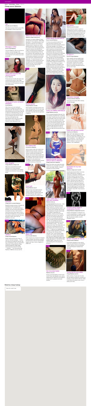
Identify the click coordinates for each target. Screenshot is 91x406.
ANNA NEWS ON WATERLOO (55, 38)
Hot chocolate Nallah (52, 271)
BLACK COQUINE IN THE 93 (75, 239)
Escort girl (29, 186)
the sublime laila (31, 145)
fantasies (8, 201)
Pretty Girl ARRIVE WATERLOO (55, 110)
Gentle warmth (30, 104)
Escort (6, 4)
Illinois (17, 4)
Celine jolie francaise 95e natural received (13, 74)
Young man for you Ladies (75, 272)
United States (12, 4)
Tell (6, 24)
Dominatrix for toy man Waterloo (74, 167)
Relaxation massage (73, 97)
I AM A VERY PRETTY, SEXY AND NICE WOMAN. (55, 199)
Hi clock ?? (70, 54)
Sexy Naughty (9, 163)
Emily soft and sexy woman (75, 130)
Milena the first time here (33, 35)
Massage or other (10, 47)
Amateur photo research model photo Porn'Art (74, 208)
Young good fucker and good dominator (14, 102)
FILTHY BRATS (8, 1)
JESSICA (8, 235)
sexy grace (70, 25)
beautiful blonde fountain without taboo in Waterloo (54, 159)
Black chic (29, 234)
